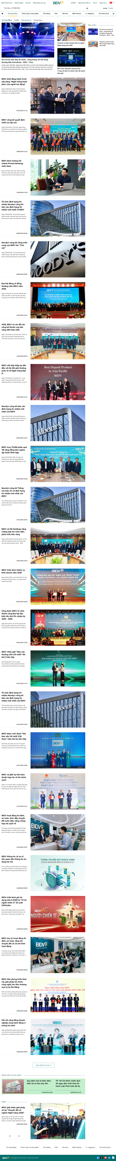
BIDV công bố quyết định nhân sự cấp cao (13, 121)
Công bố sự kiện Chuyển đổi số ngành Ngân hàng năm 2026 (71, 44)
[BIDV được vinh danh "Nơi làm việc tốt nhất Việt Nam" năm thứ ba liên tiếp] (58, 750)
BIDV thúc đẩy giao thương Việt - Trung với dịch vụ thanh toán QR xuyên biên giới (71, 71)
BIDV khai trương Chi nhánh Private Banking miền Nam (12, 163)
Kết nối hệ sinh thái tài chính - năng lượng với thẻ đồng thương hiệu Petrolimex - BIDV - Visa (25, 61)
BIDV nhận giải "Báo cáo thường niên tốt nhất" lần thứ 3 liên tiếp (13, 654)
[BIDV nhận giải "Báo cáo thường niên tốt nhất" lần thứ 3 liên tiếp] (58, 668)
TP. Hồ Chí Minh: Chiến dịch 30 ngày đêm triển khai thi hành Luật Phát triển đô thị (68, 1083)
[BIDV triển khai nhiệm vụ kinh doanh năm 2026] (58, 587)
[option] (43, 1121)
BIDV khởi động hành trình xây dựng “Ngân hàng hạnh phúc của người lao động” (14, 81)
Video (4, 1102)
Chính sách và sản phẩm (30, 13)
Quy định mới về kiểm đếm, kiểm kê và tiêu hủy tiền (39, 1082)
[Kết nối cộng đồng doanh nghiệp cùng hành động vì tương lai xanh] (58, 1037)
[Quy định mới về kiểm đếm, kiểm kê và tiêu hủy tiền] (13, 1086)
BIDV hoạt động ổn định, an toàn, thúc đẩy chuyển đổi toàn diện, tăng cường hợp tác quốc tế (13, 819)
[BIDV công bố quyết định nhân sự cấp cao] (58, 136)
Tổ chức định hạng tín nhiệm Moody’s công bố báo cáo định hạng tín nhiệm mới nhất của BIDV (13, 697)
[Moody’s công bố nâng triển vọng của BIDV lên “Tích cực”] (58, 259)
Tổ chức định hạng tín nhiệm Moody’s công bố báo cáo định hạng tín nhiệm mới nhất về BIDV (13, 205)
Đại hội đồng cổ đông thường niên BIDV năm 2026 (12, 286)
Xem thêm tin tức (43, 1065)
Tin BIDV (16, 20)
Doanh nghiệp (19, 3)
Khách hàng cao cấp (39, 3)
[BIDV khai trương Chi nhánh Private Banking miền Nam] (58, 177)
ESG (56, 13)
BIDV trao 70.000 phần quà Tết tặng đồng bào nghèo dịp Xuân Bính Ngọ (14, 450)
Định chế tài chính (7, 3)
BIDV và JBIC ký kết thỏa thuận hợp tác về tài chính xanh (14, 777)
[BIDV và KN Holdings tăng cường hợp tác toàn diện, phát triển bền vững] (58, 546)
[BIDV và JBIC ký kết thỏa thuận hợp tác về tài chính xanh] (58, 791)
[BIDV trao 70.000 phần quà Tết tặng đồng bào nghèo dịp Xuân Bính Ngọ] (58, 464)
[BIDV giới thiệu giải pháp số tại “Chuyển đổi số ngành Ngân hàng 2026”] (58, 1121)
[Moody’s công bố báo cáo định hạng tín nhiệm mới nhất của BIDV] (58, 423)
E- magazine (90, 13)
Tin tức (95, 3)
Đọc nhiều (92, 25)
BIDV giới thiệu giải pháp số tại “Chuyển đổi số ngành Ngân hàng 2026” (13, 1110)
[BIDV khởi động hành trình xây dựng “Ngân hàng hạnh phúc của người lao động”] (58, 96)
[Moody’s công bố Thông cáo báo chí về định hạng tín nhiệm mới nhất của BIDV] (58, 505)
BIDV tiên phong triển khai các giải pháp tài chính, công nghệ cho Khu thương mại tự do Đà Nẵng (14, 983)
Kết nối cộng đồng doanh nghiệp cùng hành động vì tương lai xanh (14, 1023)
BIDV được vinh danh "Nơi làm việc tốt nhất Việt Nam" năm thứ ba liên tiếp (14, 736)
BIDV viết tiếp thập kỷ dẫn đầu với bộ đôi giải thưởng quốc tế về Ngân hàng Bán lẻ (14, 369)
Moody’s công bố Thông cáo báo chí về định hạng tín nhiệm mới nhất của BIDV (13, 492)
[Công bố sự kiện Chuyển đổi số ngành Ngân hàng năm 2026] (71, 32)
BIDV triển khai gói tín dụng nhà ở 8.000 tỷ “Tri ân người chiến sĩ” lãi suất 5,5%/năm (14, 901)
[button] (9, 1136)
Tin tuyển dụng (37, 20)
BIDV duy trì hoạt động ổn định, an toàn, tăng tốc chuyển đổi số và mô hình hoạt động (14, 942)
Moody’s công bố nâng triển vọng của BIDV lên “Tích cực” (14, 245)
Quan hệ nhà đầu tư (84, 3)
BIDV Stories (76, 13)
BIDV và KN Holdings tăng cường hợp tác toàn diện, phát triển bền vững (14, 531)
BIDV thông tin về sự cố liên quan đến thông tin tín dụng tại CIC (14, 859)
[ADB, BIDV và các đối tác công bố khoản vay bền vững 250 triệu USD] (58, 341)
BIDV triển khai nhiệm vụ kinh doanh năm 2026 (13, 571)
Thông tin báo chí (26, 20)
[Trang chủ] (2, 14)
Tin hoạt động (12, 13)
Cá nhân (28, 3)
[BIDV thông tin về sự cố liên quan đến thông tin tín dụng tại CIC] (58, 873)
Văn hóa (65, 13)
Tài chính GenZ (104, 13)
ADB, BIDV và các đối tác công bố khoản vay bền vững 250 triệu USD (13, 327)
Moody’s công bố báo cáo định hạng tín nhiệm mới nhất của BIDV (13, 409)
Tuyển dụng (103, 3)
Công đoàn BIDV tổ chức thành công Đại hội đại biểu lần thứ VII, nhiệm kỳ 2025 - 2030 (13, 615)
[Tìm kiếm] (87, 8)
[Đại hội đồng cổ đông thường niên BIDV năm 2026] (58, 300)
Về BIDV (73, 3)
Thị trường (46, 13)
